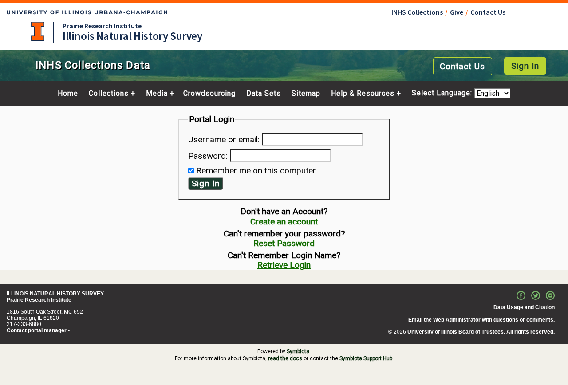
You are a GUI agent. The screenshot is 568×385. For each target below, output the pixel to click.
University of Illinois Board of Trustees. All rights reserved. (481, 332)
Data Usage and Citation (524, 307)
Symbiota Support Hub (365, 358)
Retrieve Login (284, 265)
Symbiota (298, 351)
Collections (109, 94)
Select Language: (443, 93)
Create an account (284, 221)
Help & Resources (362, 94)
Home (68, 94)
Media (157, 94)
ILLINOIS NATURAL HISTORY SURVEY (55, 294)
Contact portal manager (37, 330)
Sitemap (306, 94)
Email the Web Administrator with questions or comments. (481, 320)
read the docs (285, 358)
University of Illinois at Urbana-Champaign (37, 31)
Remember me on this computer (256, 170)
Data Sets (263, 94)
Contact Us (487, 12)
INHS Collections (417, 12)
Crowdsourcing (209, 94)
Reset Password (284, 243)
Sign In (525, 66)
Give (456, 12)
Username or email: (224, 139)
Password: (208, 156)
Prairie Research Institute (102, 25)
